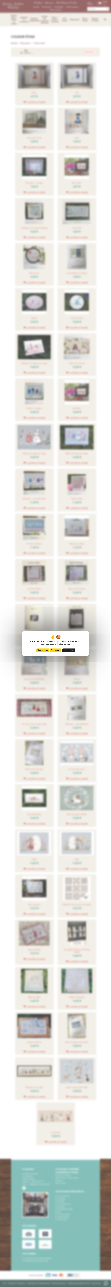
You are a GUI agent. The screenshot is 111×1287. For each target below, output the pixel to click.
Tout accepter (43, 650)
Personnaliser (69, 650)
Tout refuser (55, 650)
